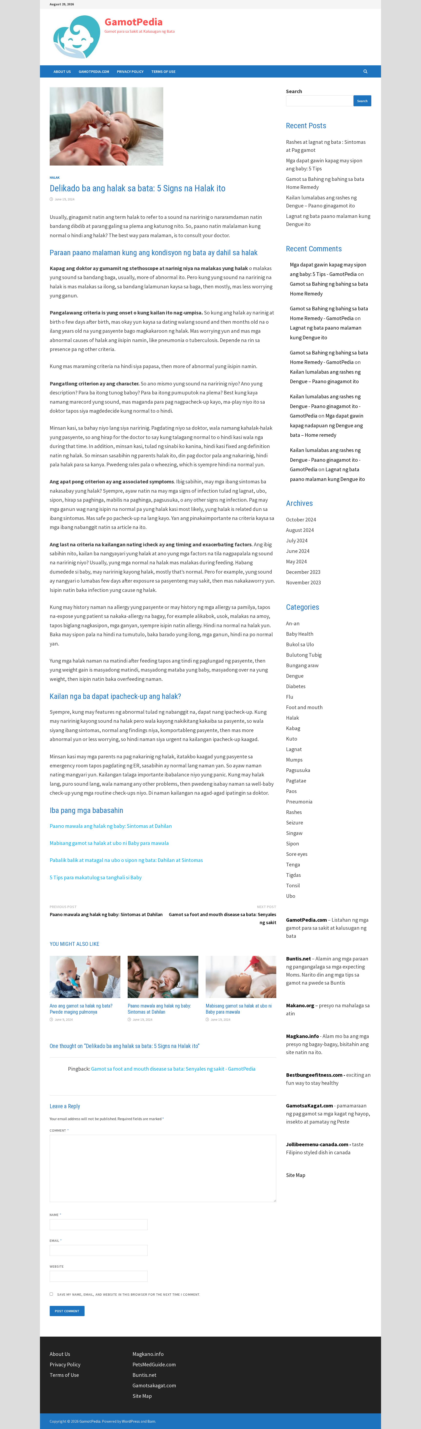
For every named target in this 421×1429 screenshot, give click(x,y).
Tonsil (293, 885)
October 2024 (301, 519)
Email (56, 1240)
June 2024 (297, 551)
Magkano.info (148, 1354)
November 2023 (303, 582)
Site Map (295, 1175)
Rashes (294, 812)
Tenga (293, 864)
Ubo (290, 895)
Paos (291, 791)
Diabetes (296, 686)
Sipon (292, 843)
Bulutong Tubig (304, 654)
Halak (55, 177)
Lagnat (294, 749)
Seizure (294, 822)
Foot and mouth (304, 707)
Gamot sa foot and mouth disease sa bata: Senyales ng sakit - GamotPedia (173, 1068)
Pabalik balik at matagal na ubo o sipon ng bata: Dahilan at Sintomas (126, 860)
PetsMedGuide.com (154, 1364)
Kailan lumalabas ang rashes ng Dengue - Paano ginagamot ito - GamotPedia (325, 406)
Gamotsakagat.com (154, 1385)
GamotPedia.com (94, 71)
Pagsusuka (298, 770)
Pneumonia (299, 801)
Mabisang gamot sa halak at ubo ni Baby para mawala (109, 843)
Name (55, 1215)
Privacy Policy (130, 71)
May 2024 (296, 561)
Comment (59, 1130)
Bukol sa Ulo (300, 644)
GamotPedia (134, 21)
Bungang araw (302, 665)
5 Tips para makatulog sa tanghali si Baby (96, 877)
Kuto (291, 738)
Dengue (295, 675)
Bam (151, 1421)
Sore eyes (296, 854)
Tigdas (293, 874)
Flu (289, 696)
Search (294, 91)
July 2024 (296, 540)
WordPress (131, 1421)
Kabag (293, 728)
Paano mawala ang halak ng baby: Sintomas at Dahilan (111, 825)
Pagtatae (296, 780)
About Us (62, 71)
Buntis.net (144, 1374)
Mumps (294, 759)
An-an (293, 623)
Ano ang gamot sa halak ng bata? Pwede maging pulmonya (81, 1009)
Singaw (294, 833)
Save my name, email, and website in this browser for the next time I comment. (128, 1294)
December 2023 (303, 571)
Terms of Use (163, 71)
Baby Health (299, 633)
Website (57, 1266)
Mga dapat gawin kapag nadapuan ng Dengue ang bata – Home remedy (327, 425)
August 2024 (300, 530)
